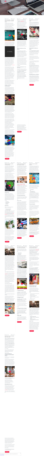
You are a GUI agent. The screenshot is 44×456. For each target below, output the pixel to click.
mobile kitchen (22, 21)
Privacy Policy (37, 1)
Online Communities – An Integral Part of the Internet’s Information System (9, 21)
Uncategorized (13, 162)
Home (26, 1)
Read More (7, 158)
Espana (34, 1)
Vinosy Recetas (10, 0)
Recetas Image (30, 1)
